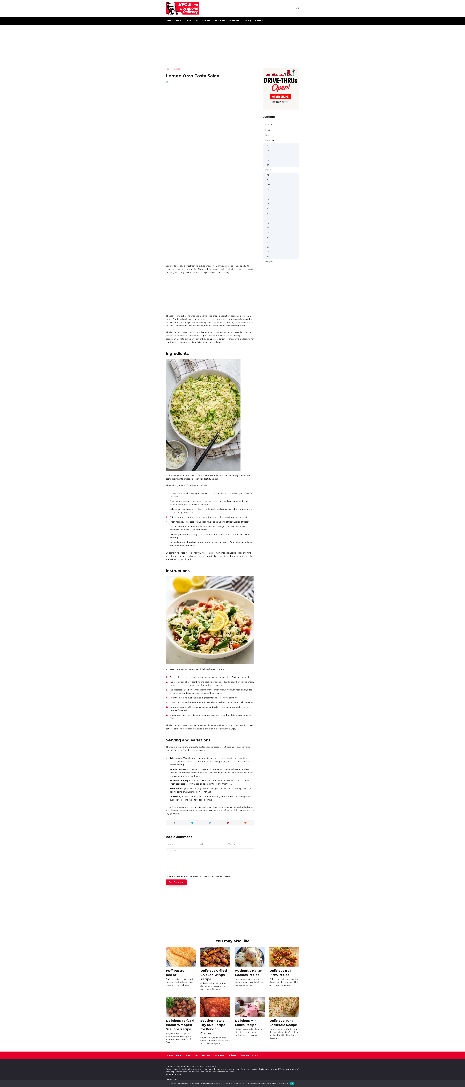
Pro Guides (219, 21)
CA (268, 150)
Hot (196, 21)
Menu (179, 21)
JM (268, 209)
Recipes (206, 21)
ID (268, 199)
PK (268, 233)
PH (268, 228)
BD (268, 185)
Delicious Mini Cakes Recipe (246, 1023)
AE (268, 175)
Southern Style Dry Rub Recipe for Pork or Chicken (212, 1027)
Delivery (247, 21)
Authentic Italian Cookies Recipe (248, 973)
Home (170, 21)
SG (268, 242)
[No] (462, 1083)
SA (268, 237)
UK (268, 247)
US (268, 252)
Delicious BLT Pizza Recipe (280, 973)
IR (268, 155)
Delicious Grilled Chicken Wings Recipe (213, 975)
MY (268, 218)
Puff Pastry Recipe (175, 973)
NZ (268, 160)
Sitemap (244, 1055)
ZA (268, 165)
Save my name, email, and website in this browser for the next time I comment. (199, 876)
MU (268, 213)
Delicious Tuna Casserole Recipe (283, 1023)
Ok (292, 1083)
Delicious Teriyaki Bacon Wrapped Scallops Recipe (180, 1025)
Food (188, 21)
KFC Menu (177, 1066)
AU (268, 146)
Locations (234, 21)
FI (268, 194)
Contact (259, 21)
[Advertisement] (232, 48)
